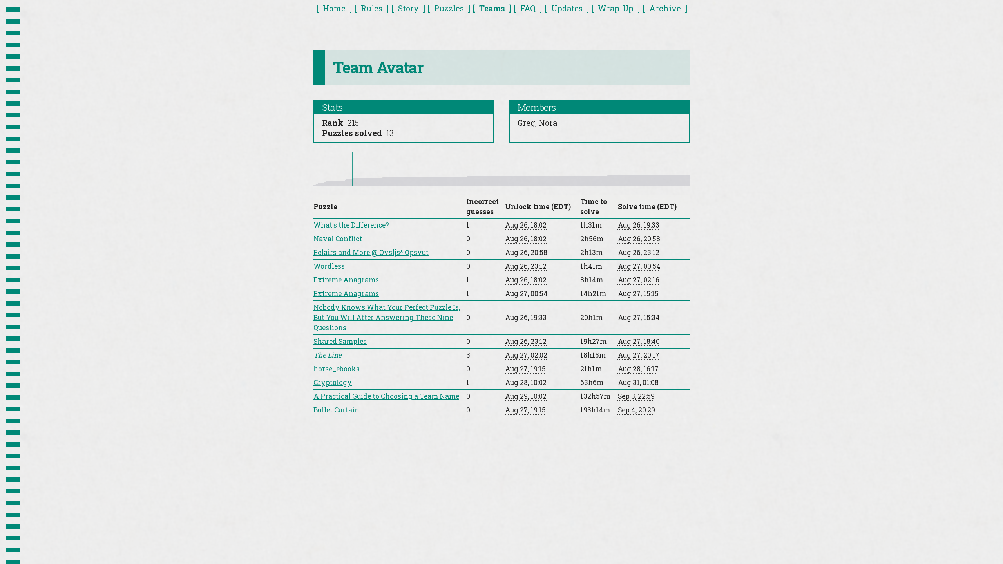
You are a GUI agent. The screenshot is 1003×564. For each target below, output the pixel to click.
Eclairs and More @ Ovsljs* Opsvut (371, 252)
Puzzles (449, 8)
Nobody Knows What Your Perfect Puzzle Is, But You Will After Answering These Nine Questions (386, 317)
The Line (327, 355)
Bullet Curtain (336, 409)
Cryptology (332, 382)
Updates (567, 8)
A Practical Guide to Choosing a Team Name (386, 396)
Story (408, 8)
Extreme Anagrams (346, 279)
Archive (665, 8)
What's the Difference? (351, 225)
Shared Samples (340, 341)
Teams (492, 8)
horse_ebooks (336, 368)
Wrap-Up (616, 8)
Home (334, 8)
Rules (371, 8)
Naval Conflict (337, 238)
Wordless (329, 266)
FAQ (528, 8)
